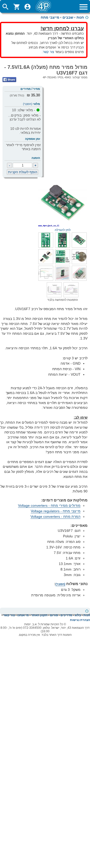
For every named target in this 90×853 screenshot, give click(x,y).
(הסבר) (27, 104)
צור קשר (48, 52)
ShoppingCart (17, 7)
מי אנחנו (23, 615)
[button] (79, 246)
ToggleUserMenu (27, 7)
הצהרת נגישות (80, 620)
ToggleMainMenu (84, 7)
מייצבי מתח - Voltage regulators (55, 511)
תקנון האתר (39, 615)
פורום (54, 615)
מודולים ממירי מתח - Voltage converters (49, 505)
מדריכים (66, 615)
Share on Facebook (9, 79)
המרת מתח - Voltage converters (55, 517)
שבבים (67, 17)
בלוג (78, 615)
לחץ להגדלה (62, 230)
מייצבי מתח (50, 17)
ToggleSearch (5, 7)
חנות (80, 17)
